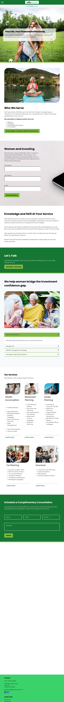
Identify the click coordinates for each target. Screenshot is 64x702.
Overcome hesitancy (13, 334)
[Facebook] (5, 692)
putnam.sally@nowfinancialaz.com (13, 689)
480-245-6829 (12, 681)
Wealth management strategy (16, 350)
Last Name (8, 175)
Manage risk (10, 346)
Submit (8, 535)
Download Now (12, 195)
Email (6, 185)
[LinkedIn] (8, 692)
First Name (8, 165)
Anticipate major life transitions (16, 354)
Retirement (7, 699)
